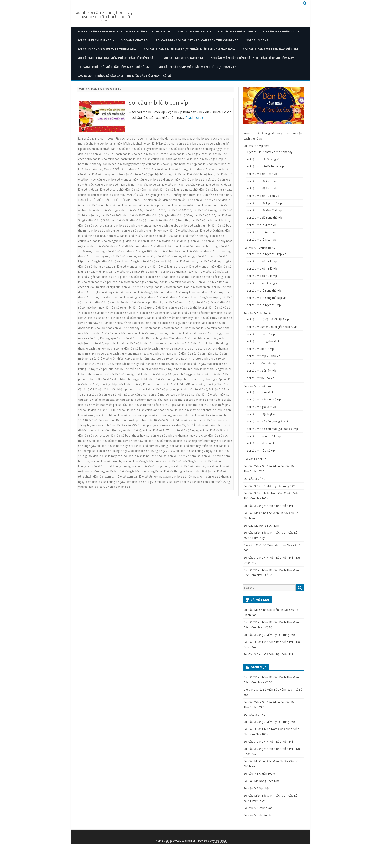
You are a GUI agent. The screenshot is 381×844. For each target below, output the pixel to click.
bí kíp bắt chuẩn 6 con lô (139, 143)
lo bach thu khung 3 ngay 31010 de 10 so (174, 348)
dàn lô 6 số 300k (181, 215)
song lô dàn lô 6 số (160, 471)
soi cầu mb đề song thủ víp (264, 217)
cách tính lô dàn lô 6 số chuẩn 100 (143, 159)
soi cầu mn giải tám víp (262, 407)
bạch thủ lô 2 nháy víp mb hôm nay (269, 152)
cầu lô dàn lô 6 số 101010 (137, 169)
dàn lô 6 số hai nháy (167, 251)
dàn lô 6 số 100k (131, 210)
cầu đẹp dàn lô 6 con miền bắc (206, 164)
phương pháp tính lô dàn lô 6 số (186, 389)
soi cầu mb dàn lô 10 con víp (265, 166)
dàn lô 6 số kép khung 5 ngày (121, 261)
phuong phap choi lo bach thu (184, 379)
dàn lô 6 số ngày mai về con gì (97, 297)
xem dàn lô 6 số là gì (139, 482)
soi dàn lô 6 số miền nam (180, 456)
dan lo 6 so (204, 205)
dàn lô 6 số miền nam (168, 287)
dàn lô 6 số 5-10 (98, 220)
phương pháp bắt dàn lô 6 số (145, 379)
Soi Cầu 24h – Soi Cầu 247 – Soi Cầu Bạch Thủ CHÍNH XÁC (197, 40)
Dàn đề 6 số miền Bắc (216, 195)
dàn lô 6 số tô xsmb (118, 307)
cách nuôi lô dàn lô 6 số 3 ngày (180, 154)
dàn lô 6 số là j (111, 277)
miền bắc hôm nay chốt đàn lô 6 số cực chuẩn (144, 364)
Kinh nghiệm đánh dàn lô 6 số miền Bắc (125, 338)
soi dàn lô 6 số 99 (211, 430)
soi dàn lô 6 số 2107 (156, 430)
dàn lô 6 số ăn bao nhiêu (146, 220)
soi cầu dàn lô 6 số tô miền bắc (138, 405)
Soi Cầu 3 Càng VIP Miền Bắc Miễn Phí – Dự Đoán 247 (197, 67)
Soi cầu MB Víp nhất (193, 31)
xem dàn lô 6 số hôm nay (181, 476)
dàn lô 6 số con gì (137, 241)
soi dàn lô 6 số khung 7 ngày (194, 451)
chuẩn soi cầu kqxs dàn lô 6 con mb (101, 195)
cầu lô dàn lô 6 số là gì (195, 179)
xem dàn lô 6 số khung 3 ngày (105, 482)
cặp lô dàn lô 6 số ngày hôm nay (124, 164)
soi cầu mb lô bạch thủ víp (264, 305)
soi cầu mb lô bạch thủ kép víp (266, 254)
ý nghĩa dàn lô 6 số (118, 486)
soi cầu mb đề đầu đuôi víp (264, 210)
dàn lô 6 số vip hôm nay (97, 312)
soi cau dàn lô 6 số (178, 394)
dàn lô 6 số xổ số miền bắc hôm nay (170, 318)
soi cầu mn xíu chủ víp (261, 443)
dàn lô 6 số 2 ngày (204, 210)
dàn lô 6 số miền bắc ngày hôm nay (135, 282)
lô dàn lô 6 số (186, 353)
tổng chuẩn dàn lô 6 (91, 476)
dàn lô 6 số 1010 (154, 210)
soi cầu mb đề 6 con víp (262, 181)
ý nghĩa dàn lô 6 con (91, 486)
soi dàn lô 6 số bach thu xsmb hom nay (117, 441)
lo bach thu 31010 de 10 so (187, 343)
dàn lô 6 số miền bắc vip (137, 287)
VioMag (168, 840)
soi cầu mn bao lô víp (260, 392)
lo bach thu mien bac (163, 353)
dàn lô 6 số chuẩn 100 (158, 236)
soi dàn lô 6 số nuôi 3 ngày (179, 461)
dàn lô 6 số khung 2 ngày (94, 266)
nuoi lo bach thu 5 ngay (209, 369)
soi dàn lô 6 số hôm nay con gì (148, 446)
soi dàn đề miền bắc (108, 430)
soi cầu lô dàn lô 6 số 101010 (97, 410)
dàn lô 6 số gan (116, 251)
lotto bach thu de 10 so (210, 358)
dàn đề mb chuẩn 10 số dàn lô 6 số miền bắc (192, 200)
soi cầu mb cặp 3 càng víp (263, 159)
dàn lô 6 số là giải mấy (208, 271)
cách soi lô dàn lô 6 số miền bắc (98, 159)
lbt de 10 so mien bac (154, 343)
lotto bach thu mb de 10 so (95, 364)
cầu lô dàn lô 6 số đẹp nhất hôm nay (147, 174)
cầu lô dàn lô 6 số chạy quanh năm (100, 174)
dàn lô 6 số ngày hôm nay (149, 292)
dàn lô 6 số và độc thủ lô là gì (188, 307)
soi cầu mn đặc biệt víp (262, 414)
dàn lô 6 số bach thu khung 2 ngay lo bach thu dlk (145, 225)
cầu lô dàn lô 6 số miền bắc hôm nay (118, 184)
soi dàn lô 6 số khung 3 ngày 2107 (152, 451)
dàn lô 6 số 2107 (134, 215)
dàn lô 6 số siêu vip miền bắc (143, 302)
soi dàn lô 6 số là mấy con (105, 456)
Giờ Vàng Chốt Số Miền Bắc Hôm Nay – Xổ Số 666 (113, 67)
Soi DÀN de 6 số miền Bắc (204, 425)
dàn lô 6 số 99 (120, 220)
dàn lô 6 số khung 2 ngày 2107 (131, 266)
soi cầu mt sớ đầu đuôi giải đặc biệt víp (272, 327)
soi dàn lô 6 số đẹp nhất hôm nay (194, 441)
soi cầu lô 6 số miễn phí (214, 405)
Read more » (194, 117)
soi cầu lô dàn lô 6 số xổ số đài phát (188, 410)
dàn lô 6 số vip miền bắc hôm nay (194, 312)
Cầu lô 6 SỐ (111, 169)
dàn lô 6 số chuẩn (131, 236)
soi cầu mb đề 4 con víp (262, 174)
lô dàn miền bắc (207, 353)
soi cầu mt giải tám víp (261, 370)
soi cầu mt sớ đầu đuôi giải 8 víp (268, 319)
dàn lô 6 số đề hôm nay (125, 246)
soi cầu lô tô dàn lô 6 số (111, 415)
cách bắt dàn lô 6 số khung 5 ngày (200, 149)
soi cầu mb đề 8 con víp (262, 188)
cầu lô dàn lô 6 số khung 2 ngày (117, 179)
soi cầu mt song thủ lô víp (263, 341)
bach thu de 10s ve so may (170, 138)
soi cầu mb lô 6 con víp (158, 102)
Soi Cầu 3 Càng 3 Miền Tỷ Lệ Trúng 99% (106, 49)
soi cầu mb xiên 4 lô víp (262, 261)
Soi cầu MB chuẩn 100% (235, 31)
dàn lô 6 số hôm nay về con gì (175, 256)
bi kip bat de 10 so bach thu (207, 143)
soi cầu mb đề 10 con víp (263, 196)
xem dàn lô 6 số (115, 476)
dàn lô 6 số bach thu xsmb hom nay (145, 230)
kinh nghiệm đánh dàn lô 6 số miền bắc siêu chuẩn (185, 338)
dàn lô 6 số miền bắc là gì (207, 277)
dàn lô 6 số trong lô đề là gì (149, 307)
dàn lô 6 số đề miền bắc (157, 246)
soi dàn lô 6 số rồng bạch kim (150, 466)
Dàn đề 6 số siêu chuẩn (146, 200)
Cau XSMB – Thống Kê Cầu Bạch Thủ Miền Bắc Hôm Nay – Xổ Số (124, 76)
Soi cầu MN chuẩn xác (94, 40)
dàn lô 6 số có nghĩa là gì (109, 241)
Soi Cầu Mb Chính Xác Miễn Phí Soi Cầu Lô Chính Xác (116, 58)
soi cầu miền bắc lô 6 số (188, 415)
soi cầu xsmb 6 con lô (106, 425)
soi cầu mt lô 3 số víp (260, 378)
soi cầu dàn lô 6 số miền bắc (202, 399)
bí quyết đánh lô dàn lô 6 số (159, 149)
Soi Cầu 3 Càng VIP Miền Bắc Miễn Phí (270, 49)
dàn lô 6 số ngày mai (215, 292)
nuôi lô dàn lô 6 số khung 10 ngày (156, 374)
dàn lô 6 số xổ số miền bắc (128, 318)
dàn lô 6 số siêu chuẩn (109, 302)
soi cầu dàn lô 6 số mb (167, 399)
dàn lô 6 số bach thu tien (104, 230)
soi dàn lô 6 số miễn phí (106, 461)
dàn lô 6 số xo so (98, 318)
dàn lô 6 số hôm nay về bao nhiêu (132, 256)
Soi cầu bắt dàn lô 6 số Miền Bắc (108, 394)
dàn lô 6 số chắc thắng (209, 230)
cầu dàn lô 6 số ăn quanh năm (165, 164)
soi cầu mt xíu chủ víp (261, 334)
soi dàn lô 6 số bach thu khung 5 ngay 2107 (174, 435)
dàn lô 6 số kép (206, 256)
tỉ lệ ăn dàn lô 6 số (214, 471)
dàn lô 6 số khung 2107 (167, 266)
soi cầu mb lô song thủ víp (264, 290)
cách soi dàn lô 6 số (214, 154)
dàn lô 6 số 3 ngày (158, 215)
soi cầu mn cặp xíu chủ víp (264, 399)
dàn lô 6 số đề (99, 246)
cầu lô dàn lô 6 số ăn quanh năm (210, 169)
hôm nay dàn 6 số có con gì (102, 333)
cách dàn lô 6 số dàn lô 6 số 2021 (137, 154)
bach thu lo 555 (199, 138)
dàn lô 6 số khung (186, 261)
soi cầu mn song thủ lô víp (264, 436)
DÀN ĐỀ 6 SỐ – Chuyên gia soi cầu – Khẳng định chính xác (163, 195)
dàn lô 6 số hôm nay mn (93, 256)
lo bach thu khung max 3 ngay (129, 353)
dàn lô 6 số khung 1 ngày (215, 261)
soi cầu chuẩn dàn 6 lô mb (147, 394)
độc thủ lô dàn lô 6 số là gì (163, 323)
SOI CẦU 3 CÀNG (257, 40)
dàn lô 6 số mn (221, 287)
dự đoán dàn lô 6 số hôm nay (120, 328)
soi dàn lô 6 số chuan (157, 441)
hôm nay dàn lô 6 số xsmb (138, 333)
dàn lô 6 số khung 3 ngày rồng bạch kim (134, 271)
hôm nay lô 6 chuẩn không (174, 333)
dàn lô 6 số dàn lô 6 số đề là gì (170, 241)
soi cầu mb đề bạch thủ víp (264, 203)
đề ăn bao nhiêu (134, 323)
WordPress (220, 840)
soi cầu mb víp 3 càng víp (263, 283)
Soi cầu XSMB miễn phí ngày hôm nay (145, 425)
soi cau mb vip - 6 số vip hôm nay (149, 415)
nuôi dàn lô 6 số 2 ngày (190, 364)
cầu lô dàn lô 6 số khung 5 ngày (159, 179)
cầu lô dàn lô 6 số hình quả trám (193, 174)
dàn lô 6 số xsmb (205, 318)
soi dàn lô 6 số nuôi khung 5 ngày (109, 466)
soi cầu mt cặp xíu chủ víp (263, 356)
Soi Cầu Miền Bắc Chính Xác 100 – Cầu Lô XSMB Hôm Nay (252, 58)
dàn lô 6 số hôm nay (217, 251)
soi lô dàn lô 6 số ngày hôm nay (126, 471)
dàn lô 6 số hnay (192, 251)
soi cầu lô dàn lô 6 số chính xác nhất (140, 410)
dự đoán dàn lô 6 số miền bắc (160, 328)
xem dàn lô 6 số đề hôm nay (145, 476)
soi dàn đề (178, 425)
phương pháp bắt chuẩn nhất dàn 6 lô (204, 374)
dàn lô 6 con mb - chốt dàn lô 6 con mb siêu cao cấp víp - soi (126, 205)
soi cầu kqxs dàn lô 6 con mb (178, 405)
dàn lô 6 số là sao (157, 277)
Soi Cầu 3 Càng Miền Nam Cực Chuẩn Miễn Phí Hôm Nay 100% (189, 49)
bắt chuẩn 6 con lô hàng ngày (103, 143)
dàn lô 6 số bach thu (176, 220)
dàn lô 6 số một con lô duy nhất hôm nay (104, 292)
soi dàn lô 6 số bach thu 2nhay (125, 435)
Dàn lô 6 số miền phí (197, 287)
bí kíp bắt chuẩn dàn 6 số (172, 143)
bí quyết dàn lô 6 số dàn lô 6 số (120, 149)
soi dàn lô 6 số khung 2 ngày (110, 451)
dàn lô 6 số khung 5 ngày (177, 271)
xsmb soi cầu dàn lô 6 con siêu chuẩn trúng (202, 482)
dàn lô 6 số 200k (111, 215)
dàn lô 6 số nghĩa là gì (133, 297)
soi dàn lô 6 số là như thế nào (143, 456)
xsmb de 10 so (163, 482)
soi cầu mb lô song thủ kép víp (266, 298)
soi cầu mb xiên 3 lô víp (262, 268)
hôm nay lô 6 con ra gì (207, 333)
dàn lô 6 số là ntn (133, 277)
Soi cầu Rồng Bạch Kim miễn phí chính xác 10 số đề (132, 420)
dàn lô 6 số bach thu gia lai (95, 225)
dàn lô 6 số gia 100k (140, 251)
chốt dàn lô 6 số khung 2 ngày (172, 189)
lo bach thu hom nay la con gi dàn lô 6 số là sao (116, 348)
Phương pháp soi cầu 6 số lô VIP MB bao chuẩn (173, 384)
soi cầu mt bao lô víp (260, 349)
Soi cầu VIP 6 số (176, 420)
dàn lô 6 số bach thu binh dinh (210, 220)
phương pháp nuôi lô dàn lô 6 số (120, 384)
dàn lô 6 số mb (179, 277)
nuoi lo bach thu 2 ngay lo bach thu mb (167, 369)
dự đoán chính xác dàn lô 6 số (201, 323)
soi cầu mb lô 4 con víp (262, 225)
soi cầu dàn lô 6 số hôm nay (134, 399)
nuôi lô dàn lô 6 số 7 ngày (116, 374)
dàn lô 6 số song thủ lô (178, 302)
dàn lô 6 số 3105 (204, 215)
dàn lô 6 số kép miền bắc (157, 261)
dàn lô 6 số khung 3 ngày (200, 266)
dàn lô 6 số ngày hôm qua (184, 292)
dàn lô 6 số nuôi (158, 297)
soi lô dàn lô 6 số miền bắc (188, 466)
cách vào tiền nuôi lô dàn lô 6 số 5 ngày (191, 159)
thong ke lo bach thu (187, 471)
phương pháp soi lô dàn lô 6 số (145, 389)
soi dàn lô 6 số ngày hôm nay (142, 461)
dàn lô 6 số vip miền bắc (155, 312)
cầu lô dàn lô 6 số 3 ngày (171, 169)
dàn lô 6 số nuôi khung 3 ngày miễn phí (195, 297)
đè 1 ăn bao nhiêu (110, 323)
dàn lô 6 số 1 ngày (108, 210)
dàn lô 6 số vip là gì (126, 312)
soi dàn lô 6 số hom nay (112, 446)
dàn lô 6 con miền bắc (181, 205)
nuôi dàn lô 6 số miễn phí (125, 369)
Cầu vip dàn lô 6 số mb (205, 184)
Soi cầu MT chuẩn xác (279, 31)
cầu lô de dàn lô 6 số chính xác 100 (166, 184)
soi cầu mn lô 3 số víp (261, 450)
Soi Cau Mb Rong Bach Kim (183, 58)
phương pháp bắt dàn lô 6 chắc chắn (101, 379)
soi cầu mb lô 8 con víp (262, 239)
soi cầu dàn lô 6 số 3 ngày (208, 394)
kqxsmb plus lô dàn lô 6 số (122, 343)
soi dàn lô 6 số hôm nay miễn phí (191, 446)
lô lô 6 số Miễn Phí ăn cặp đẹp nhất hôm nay (125, 358)
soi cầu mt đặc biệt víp (261, 363)
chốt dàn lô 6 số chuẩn (102, 189)
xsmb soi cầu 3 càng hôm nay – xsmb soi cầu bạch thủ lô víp (104, 17)
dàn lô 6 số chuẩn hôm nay (191, 236)
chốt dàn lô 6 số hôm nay (135, 189)
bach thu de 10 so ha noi (136, 138)
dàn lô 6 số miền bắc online (177, 282)
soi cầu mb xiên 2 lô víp (262, 276)
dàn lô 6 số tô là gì (207, 302)
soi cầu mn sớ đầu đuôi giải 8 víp (268, 421)
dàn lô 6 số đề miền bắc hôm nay (196, 246)
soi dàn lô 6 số (132, 430)
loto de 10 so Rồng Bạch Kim (174, 358)
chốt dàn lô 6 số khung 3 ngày (212, 189)
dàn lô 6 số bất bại (181, 230)
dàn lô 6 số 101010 (179, 210)
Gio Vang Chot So (134, 40)
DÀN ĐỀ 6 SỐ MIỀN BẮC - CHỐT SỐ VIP (104, 200)
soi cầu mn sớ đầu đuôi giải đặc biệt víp (272, 429)
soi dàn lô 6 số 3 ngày (184, 430)
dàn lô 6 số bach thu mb (194, 225)
